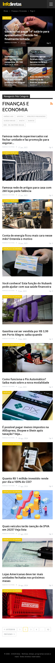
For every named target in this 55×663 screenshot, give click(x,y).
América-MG (8, 116)
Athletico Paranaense (36, 116)
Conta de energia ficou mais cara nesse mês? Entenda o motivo (27, 237)
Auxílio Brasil (10, 121)
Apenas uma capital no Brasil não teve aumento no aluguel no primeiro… (15, 81)
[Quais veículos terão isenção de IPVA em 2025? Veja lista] (27, 552)
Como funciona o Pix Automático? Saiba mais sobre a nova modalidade (25, 380)
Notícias (6, 18)
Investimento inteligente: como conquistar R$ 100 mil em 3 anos (14, 60)
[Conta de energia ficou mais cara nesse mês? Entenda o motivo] (27, 261)
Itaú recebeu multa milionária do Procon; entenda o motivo (40, 81)
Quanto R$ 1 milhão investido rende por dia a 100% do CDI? (25, 480)
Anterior (10, 629)
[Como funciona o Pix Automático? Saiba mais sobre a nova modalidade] (27, 405)
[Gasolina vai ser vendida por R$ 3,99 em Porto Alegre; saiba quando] (27, 357)
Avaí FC (22, 121)
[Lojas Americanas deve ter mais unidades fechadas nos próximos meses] (27, 603)
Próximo (8, 634)
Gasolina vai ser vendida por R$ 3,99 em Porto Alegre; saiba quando (25, 333)
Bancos (31, 121)
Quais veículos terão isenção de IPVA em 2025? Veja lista (25, 528)
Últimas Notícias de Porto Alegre (14, 345)
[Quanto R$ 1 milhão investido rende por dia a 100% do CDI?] (27, 504)
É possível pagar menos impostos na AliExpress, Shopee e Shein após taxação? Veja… (25, 430)
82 (48, 629)
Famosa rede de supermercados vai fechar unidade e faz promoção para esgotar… (25, 140)
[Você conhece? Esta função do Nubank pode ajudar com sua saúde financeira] (27, 309)
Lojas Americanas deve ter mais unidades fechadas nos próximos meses (23, 577)
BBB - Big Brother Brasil (14, 125)
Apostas (20, 116)
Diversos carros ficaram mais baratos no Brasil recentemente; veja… (38, 62)
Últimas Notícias (10, 153)
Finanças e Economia (12, 249)
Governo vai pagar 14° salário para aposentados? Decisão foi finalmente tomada (27, 35)
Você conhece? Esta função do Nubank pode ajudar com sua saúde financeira (27, 285)
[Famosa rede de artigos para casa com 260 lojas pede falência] (27, 213)
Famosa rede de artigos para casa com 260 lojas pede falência (26, 189)
